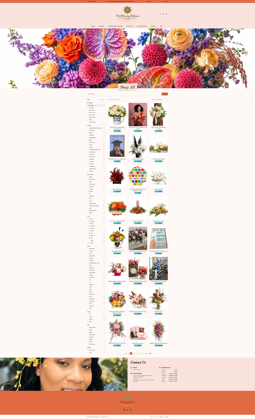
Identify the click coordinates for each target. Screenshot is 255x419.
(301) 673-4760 (91, 1)
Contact (149, 1)
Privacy (155, 416)
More (161, 26)
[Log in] (163, 14)
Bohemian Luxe (129, 26)
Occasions (153, 26)
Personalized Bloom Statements (115, 26)
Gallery (165, 1)
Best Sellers (101, 26)
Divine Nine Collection (142, 26)
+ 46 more (140, 376)
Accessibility (161, 416)
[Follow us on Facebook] (127, 409)
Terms (152, 416)
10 (146, 353)
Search (165, 94)
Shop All (93, 26)
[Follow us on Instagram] (124, 409)
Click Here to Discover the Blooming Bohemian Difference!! (121, 1)
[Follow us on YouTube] (130, 409)
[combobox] (161, 99)
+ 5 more (135, 381)
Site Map (166, 416)
